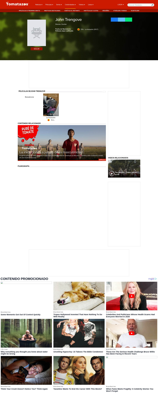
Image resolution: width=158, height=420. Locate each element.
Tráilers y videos (120, 11)
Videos (81, 4)
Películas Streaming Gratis (30, 11)
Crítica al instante (72, 11)
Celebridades (70, 4)
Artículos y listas (91, 11)
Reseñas (106, 11)
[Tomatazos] (17, 4)
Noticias (38, 4)
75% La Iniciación (89, 29)
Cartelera (135, 11)
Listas (90, 4)
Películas (48, 4)
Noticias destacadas (52, 11)
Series (58, 4)
